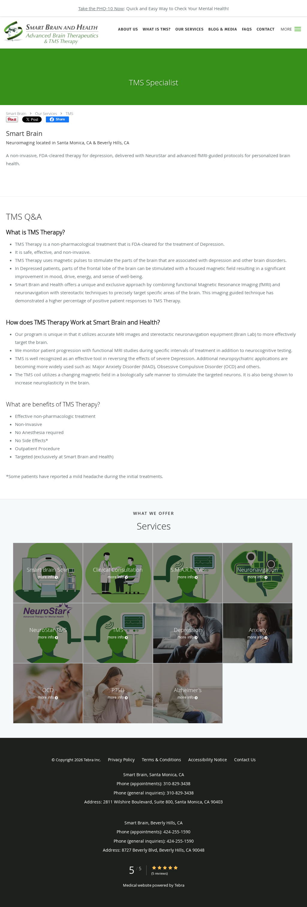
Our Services (46, 113)
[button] (297, 29)
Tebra (179, 885)
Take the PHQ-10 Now (101, 8)
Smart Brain (16, 113)
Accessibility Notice (207, 759)
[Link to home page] (50, 32)
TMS (69, 113)
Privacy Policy (121, 759)
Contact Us (245, 759)
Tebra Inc (92, 759)
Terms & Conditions (161, 759)
